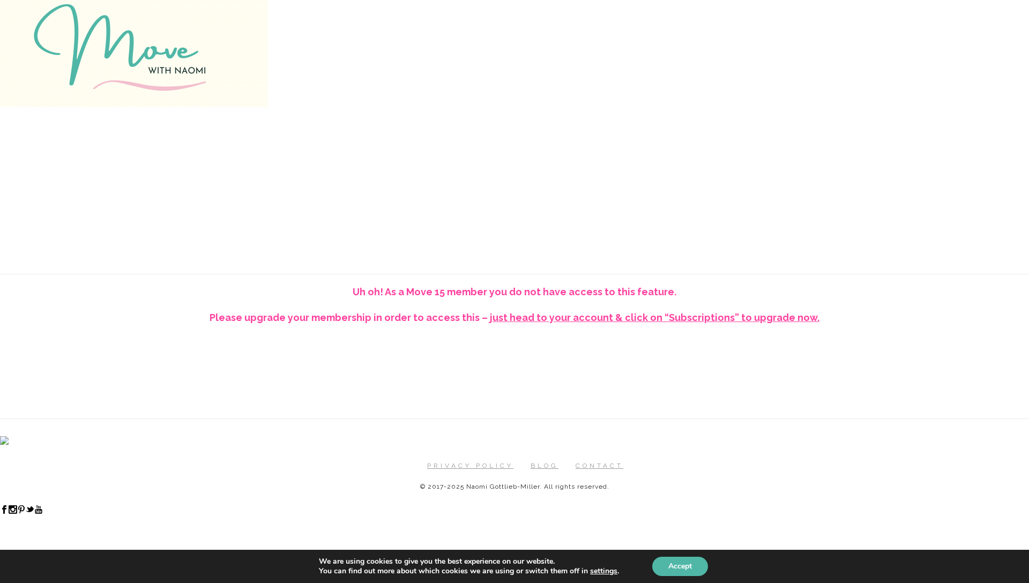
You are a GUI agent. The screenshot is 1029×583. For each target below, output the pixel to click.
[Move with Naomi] (134, 104)
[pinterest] (21, 511)
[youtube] (38, 511)
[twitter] (30, 511)
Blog (544, 465)
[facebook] (4, 511)
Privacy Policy (470, 465)
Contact (599, 465)
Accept (680, 566)
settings (603, 571)
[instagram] (13, 511)
